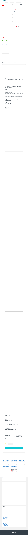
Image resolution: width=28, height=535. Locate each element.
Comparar (14, 11)
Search (24, 0)
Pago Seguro (4, 519)
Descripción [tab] (3, 62)
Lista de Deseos (4, 512)
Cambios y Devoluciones (5, 525)
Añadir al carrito (16, 464)
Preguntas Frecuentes (5, 517)
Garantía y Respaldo (5, 524)
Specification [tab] (9, 62)
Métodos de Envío (5, 518)
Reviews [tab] (15, 62)
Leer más (8, 464)
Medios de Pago (4, 523)
